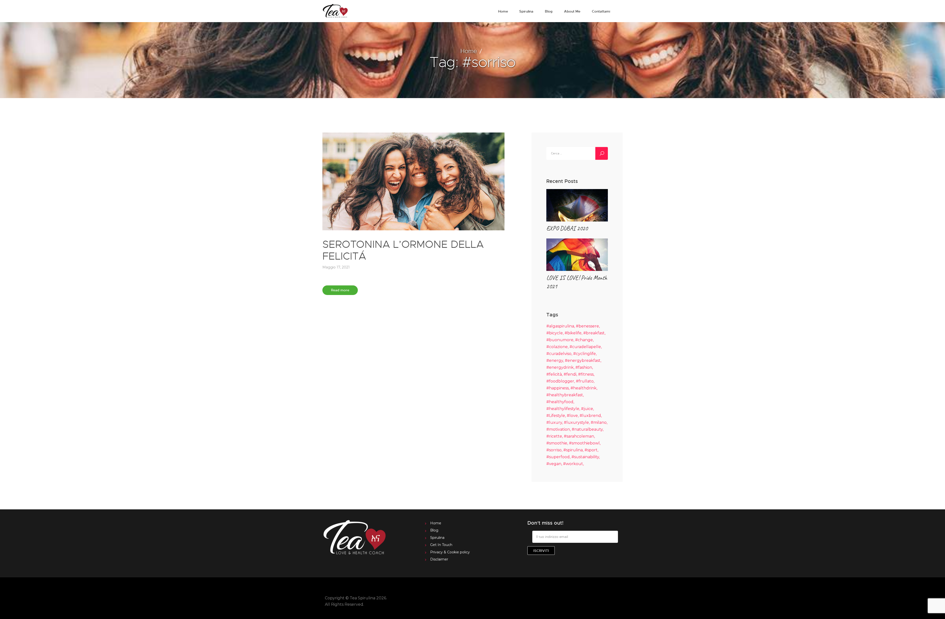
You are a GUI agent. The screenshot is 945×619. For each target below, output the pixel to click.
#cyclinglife (584, 353)
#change (584, 340)
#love (572, 415)
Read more (340, 290)
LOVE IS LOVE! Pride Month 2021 (576, 282)
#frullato (585, 381)
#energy (554, 360)
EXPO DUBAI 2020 (567, 228)
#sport (591, 450)
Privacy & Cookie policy (450, 552)
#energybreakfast (582, 360)
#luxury (554, 422)
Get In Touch (441, 545)
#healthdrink (583, 388)
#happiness (557, 388)
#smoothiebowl (584, 443)
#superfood (558, 457)
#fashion (583, 367)
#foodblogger (560, 381)
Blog (434, 530)
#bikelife (573, 333)
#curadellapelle (585, 346)
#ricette (554, 436)
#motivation (558, 429)
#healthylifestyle (562, 408)
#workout (573, 463)
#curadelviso (558, 353)
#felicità (554, 374)
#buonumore (559, 340)
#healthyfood (559, 401)
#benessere (587, 326)
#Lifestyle (555, 415)
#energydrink (560, 367)
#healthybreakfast (564, 395)
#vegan (553, 463)
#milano (599, 422)
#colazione (557, 346)
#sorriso (554, 450)
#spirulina (573, 450)
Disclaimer (439, 559)
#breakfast (594, 333)
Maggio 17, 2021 (336, 267)
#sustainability (585, 457)
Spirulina (437, 537)
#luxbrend (590, 415)
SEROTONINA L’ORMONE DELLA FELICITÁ (403, 250)
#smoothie (556, 443)
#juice (587, 408)
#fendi (570, 374)
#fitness (586, 374)
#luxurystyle (576, 422)
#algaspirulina (560, 326)
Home (468, 50)
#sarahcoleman (579, 436)
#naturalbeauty (587, 429)
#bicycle (554, 333)
